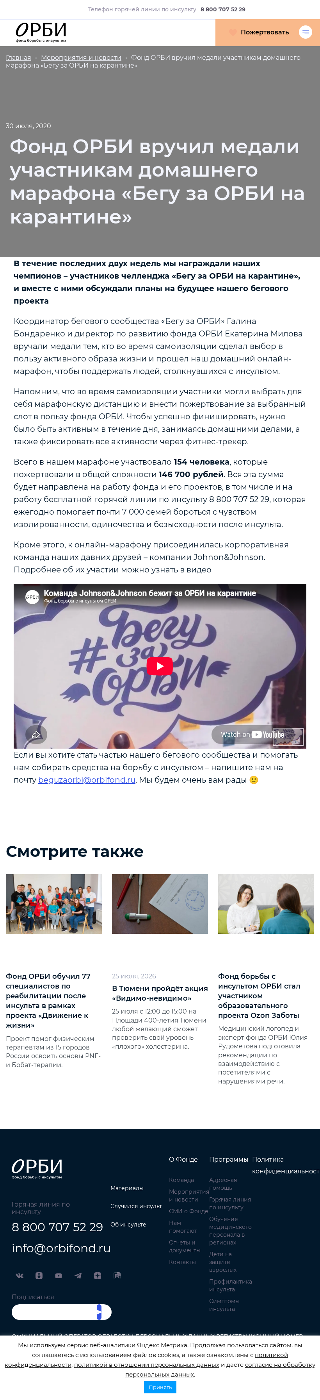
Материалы (127, 1188)
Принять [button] (160, 1387)
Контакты (182, 1262)
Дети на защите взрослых (222, 1262)
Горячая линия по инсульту (230, 1203)
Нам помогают (183, 1226)
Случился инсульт (136, 1206)
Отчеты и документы (185, 1246)
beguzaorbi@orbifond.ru (86, 780)
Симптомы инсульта (224, 1305)
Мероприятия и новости (189, 1195)
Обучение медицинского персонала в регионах (230, 1231)
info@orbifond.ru (53, 1248)
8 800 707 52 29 (53, 1227)
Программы (229, 1159)
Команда (181, 1180)
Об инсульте (128, 1224)
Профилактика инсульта (230, 1285)
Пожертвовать (265, 32)
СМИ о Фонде (188, 1211)
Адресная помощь (223, 1184)
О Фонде (183, 1159)
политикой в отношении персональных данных (146, 1364)
